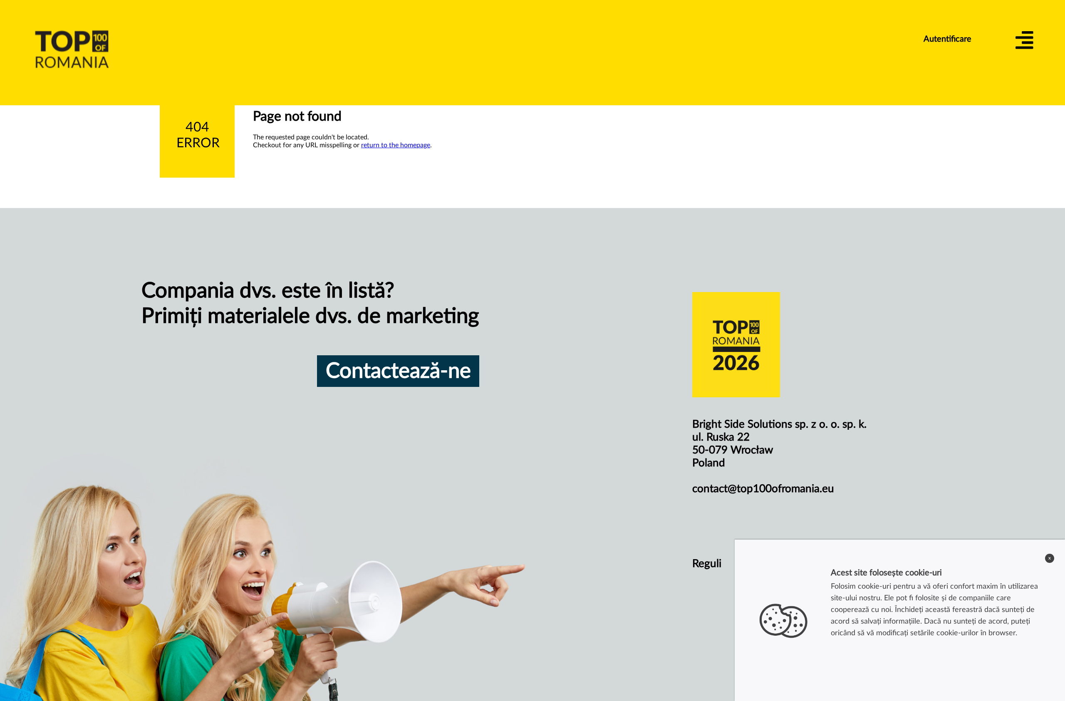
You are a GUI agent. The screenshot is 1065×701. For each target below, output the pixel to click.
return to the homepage (395, 145)
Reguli (706, 563)
